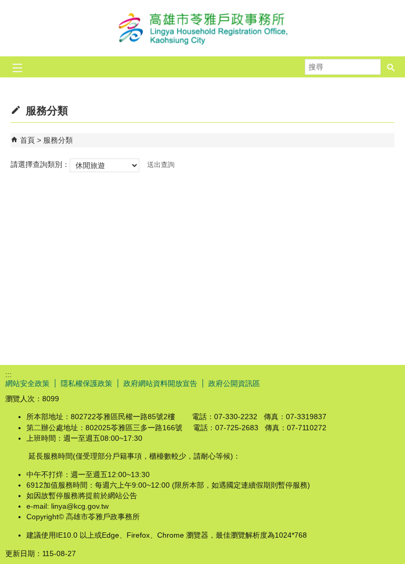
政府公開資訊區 (234, 383)
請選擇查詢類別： (40, 164)
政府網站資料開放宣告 (160, 383)
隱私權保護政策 (86, 383)
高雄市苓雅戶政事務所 (202, 28)
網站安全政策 (27, 383)
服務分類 (58, 140)
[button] (391, 67)
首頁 (27, 140)
